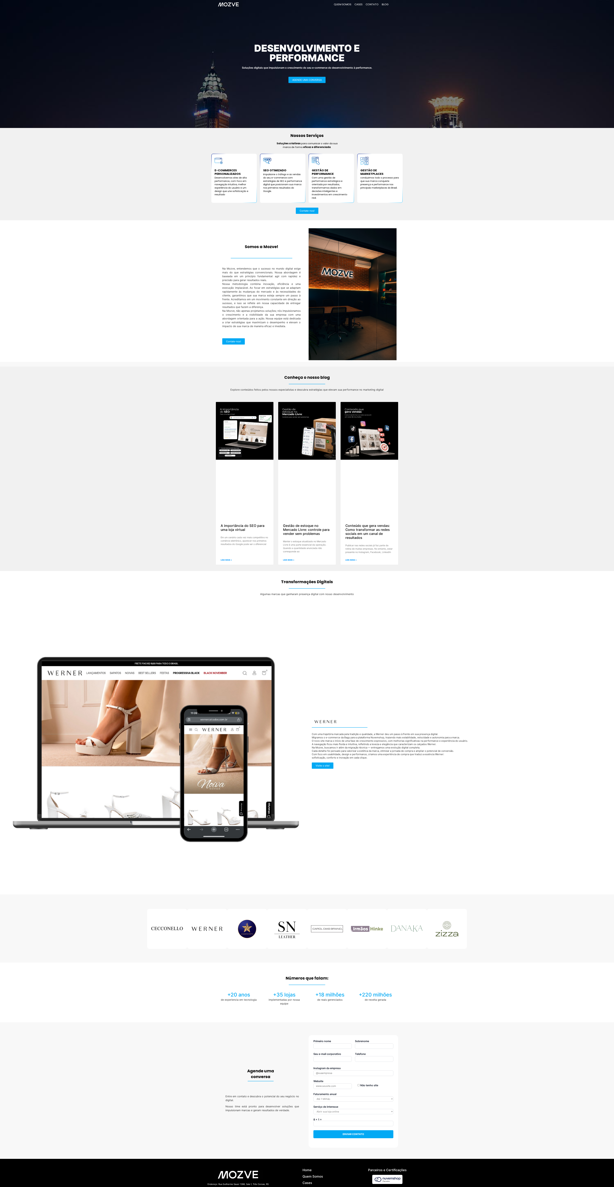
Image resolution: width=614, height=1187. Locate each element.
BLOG (385, 4)
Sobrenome (362, 1041)
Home (307, 1170)
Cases (307, 1183)
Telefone (360, 1054)
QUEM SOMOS (342, 4)
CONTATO (372, 4)
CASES (358, 4)
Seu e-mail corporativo (327, 1054)
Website (318, 1081)
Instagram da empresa (327, 1068)
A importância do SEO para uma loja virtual (242, 528)
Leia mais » (226, 560)
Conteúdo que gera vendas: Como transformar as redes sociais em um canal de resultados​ (367, 532)
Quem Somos (313, 1176)
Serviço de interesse (325, 1106)
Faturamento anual (324, 1094)
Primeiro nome (322, 1041)
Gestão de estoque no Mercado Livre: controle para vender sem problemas (306, 530)
